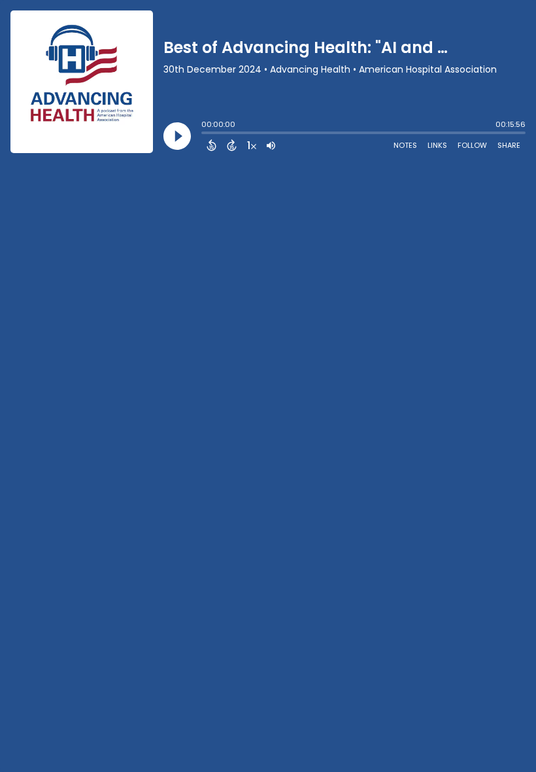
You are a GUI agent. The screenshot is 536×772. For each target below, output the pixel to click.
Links (437, 145)
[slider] (204, 134)
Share (508, 145)
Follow (472, 145)
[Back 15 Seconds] (211, 145)
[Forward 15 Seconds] (232, 145)
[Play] (177, 136)
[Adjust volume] (270, 145)
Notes (405, 145)
